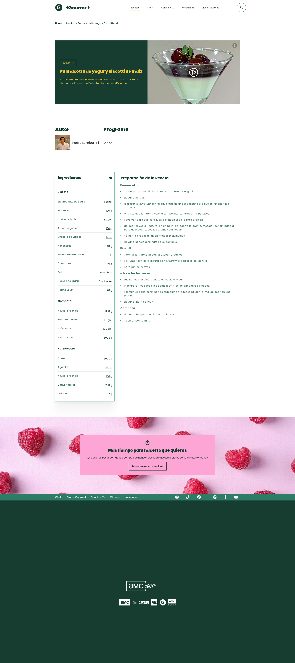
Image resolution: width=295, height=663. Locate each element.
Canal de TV (98, 497)
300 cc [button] (108, 337)
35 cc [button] (108, 367)
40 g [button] (109, 246)
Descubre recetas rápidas (147, 466)
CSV (115, 186)
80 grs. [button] (108, 219)
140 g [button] (109, 290)
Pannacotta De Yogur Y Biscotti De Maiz (99, 23)
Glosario (115, 497)
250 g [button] (108, 385)
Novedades (131, 497)
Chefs (58, 497)
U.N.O (108, 143)
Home (58, 23)
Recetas (70, 23)
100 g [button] (109, 210)
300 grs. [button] (107, 320)
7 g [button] (110, 394)
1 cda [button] (109, 237)
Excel (115, 194)
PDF (115, 190)
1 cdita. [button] (108, 202)
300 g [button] (108, 311)
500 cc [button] (108, 358)
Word (116, 198)
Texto (116, 183)
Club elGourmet (76, 497)
